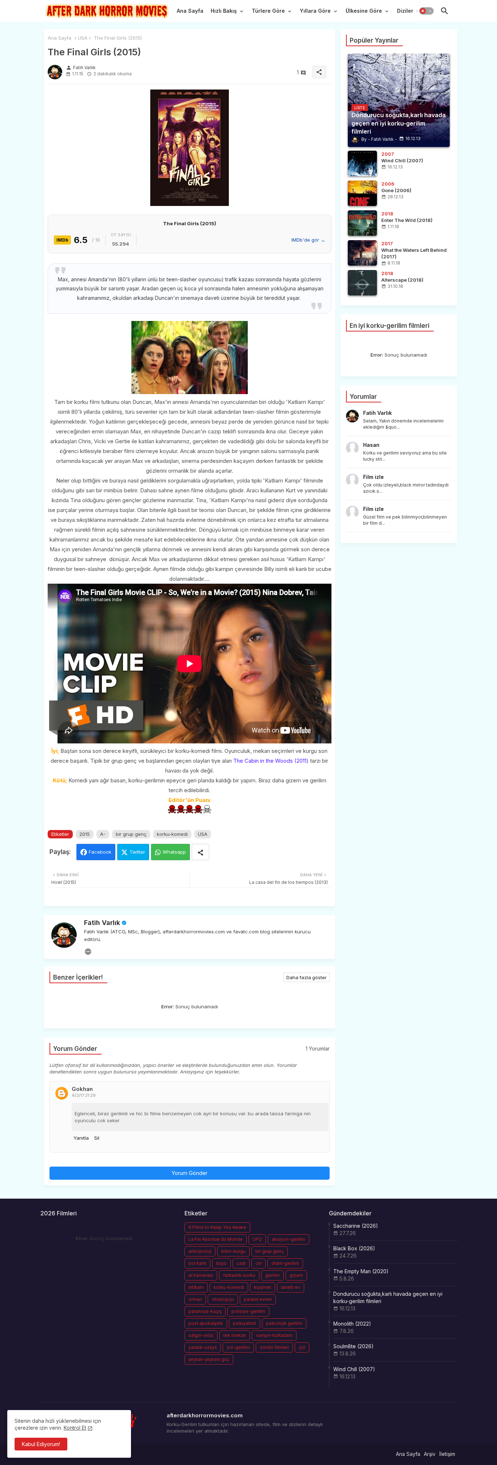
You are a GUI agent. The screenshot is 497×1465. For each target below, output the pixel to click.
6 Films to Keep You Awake (217, 1227)
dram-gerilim (285, 1263)
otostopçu (223, 1299)
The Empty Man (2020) (361, 1271)
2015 (84, 834)
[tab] (190, 12)
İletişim (447, 1454)
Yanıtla (81, 1138)
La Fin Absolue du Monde (215, 1239)
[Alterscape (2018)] (362, 282)
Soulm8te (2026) (353, 1346)
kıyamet (262, 1287)
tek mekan (234, 1335)
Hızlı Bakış (224, 11)
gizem (296, 1275)
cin (258, 1263)
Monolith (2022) (352, 1324)
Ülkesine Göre (364, 11)
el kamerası (200, 1275)
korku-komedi (172, 834)
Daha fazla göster (306, 977)
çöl (302, 1347)
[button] (426, 11)
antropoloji (199, 1251)
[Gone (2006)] (362, 193)
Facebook (100, 852)
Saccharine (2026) (355, 1226)
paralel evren (258, 1299)
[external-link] (88, 952)
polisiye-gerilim (248, 1311)
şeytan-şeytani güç (208, 1359)
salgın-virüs (201, 1335)
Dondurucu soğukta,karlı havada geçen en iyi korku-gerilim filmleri (387, 1297)
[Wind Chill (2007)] (362, 163)
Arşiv (430, 1454)
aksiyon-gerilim (288, 1239)
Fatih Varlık (102, 922)
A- (103, 834)
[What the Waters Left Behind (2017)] (362, 253)
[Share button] (200, 852)
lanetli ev (290, 1287)
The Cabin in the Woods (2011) (271, 760)
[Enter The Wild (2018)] (362, 223)
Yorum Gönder (189, 1173)
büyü (221, 1263)
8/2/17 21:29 (84, 1095)
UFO (257, 1239)
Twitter (137, 852)
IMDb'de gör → (308, 240)
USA (82, 38)
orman (195, 1299)
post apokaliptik (205, 1323)
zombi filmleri (274, 1347)
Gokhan (82, 1088)
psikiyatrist (244, 1323)
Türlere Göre (268, 11)
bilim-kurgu (233, 1251)
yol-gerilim (238, 1347)
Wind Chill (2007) (354, 1369)
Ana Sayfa (190, 11)
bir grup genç (131, 834)
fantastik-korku (239, 1275)
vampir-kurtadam (274, 1335)
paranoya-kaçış (205, 1311)
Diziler (405, 11)
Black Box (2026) (354, 1248)
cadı (241, 1263)
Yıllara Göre (315, 11)
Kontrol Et (75, 1428)
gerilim (272, 1275)
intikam (196, 1287)
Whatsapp (174, 852)
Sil (96, 1138)
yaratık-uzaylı (202, 1347)
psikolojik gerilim (284, 1323)
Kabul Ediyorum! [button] (41, 1444)
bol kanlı (197, 1263)
